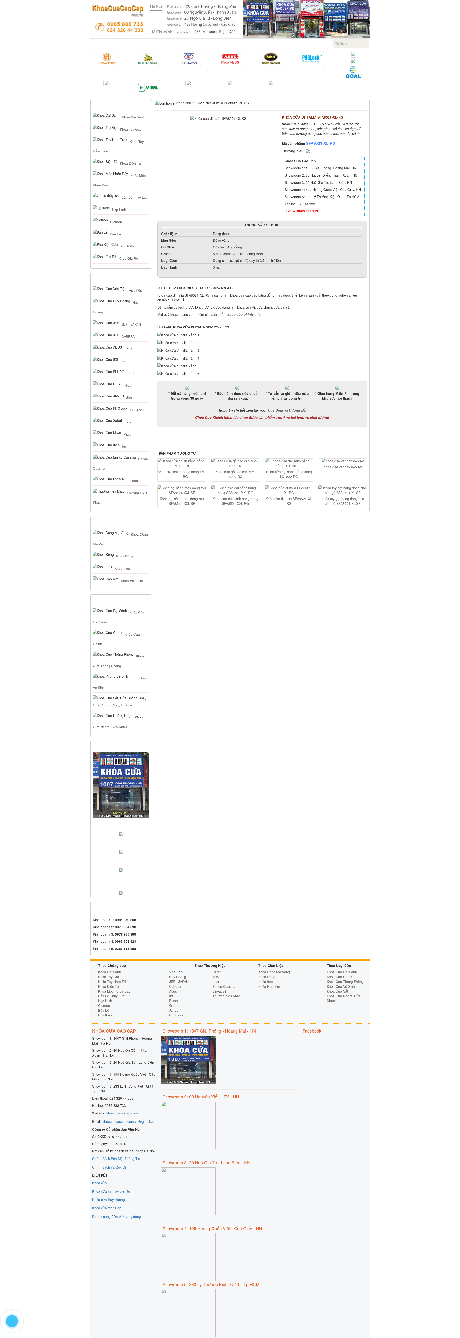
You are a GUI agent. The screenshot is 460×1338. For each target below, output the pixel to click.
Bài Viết (172, 43)
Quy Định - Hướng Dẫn (240, 43)
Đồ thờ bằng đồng (127, 1216)
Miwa (127, 434)
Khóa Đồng (124, 556)
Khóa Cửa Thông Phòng (345, 981)
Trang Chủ (109, 43)
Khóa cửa (99, 1182)
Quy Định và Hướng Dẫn (288, 410)
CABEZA (128, 337)
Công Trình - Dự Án (200, 43)
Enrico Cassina (224, 986)
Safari (128, 422)
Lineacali (134, 480)
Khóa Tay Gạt (130, 129)
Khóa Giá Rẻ (128, 258)
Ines (125, 446)
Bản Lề (115, 234)
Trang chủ (183, 102)
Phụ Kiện (127, 246)
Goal (128, 385)
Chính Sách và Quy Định (111, 1167)
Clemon (116, 222)
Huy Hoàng (177, 976)
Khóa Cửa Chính (339, 976)
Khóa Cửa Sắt (337, 991)
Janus (130, 398)
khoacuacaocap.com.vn (124, 1113)
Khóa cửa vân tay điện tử (111, 1191)
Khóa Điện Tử (130, 163)
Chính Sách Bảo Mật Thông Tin (116, 1158)
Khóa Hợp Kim (132, 581)
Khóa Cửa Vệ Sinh (341, 986)
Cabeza (175, 986)
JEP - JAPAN (131, 324)
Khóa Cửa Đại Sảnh (342, 972)
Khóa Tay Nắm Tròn (113, 981)
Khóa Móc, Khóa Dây (114, 991)
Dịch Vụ (153, 43)
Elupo (131, 373)
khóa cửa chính (240, 314)
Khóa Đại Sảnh (133, 117)
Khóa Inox (122, 568)
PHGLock (137, 410)
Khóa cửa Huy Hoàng (108, 1199)
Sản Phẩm (132, 43)
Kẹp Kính (119, 210)
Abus (128, 349)
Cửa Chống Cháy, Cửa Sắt (113, 705)
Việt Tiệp (135, 290)
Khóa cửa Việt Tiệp (106, 1208)
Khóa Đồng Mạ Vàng (274, 972)
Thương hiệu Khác (227, 995)
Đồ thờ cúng (101, 1216)
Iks (123, 361)
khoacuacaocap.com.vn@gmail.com (130, 1121)
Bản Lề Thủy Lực (134, 197)
